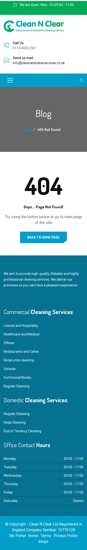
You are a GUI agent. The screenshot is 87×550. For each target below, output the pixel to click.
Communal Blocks (17, 377)
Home (27, 129)
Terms (46, 535)
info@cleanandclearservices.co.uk (39, 63)
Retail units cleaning (19, 360)
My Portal (17, 535)
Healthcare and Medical (21, 334)
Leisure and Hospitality (21, 326)
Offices (9, 343)
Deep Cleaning (15, 422)
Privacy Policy (66, 535)
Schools (10, 369)
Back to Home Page (43, 237)
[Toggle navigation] (10, 80)
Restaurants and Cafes (21, 351)
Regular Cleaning (16, 386)
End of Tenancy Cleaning (22, 431)
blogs (43, 541)
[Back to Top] (77, 542)
